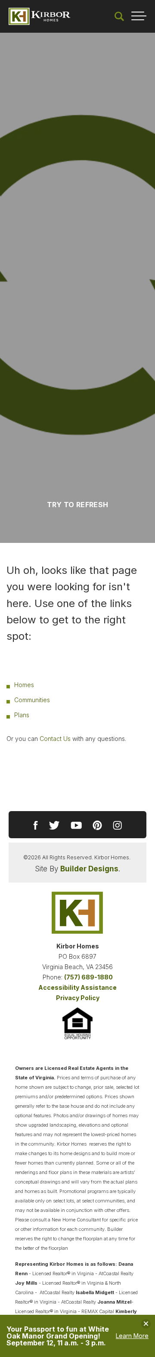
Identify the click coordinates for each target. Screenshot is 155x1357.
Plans (21, 715)
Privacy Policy (77, 997)
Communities (32, 699)
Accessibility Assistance (77, 987)
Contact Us (55, 738)
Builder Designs (89, 868)
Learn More (132, 1336)
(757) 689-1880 (88, 977)
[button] (119, 16)
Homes (24, 684)
